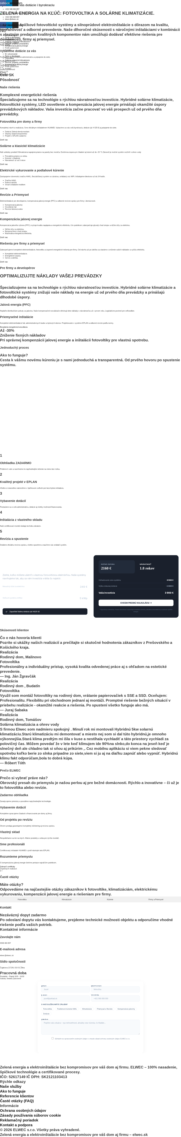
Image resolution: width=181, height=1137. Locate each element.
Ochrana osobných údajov (23, 1110)
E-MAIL (44, 995)
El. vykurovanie (11, 54)
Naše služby (10, 1086)
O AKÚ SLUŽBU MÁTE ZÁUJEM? (54, 1004)
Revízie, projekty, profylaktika (17, 62)
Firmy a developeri (12, 56)
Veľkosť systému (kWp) (12, 598)
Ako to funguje (13, 1091)
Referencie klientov (17, 1096)
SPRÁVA (44, 1020)
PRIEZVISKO (96, 986)
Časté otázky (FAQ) (17, 1101)
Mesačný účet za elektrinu (14, 586)
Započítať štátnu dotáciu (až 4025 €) (24, 611)
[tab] (22, 899)
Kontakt (8, 69)
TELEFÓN (95, 995)
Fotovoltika (9, 58)
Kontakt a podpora (16, 1125)
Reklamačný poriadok (19, 1120)
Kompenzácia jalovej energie (16, 64)
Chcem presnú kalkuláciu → (136, 603)
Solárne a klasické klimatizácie (17, 60)
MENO (43, 986)
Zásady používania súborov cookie (30, 1115)
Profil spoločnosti (12, 66)
